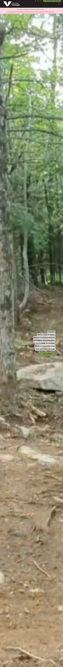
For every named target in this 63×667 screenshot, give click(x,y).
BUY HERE (47, 354)
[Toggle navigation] (58, 4)
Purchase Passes (52, 1)
